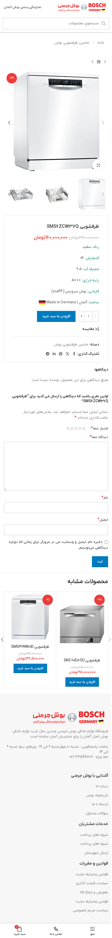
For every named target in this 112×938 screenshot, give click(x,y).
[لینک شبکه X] (67, 354)
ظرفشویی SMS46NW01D (30, 646)
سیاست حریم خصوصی (90, 910)
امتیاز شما (99, 428)
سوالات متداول (97, 813)
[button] (103, 122)
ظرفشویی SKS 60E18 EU (82, 660)
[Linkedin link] (54, 354)
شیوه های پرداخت (94, 834)
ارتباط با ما (100, 804)
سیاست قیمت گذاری (92, 883)
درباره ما (102, 786)
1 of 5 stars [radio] (84, 428)
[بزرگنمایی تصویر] (98, 165)
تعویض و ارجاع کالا (94, 892)
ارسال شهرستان (96, 852)
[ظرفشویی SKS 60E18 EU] (82, 624)
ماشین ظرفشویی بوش (71, 42)
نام (105, 497)
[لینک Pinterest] (60, 354)
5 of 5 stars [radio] (68, 428)
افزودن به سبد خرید (56, 316)
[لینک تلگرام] (47, 354)
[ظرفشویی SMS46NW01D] (30, 617)
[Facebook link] (74, 354)
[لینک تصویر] (69, 717)
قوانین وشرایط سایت (92, 874)
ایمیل (102, 519)
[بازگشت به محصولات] (99, 62)
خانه (100, 42)
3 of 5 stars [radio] (76, 428)
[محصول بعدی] (92, 62)
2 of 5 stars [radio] (80, 428)
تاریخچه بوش (97, 795)
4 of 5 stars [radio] (72, 428)
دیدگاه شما (99, 437)
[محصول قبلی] (105, 62)
